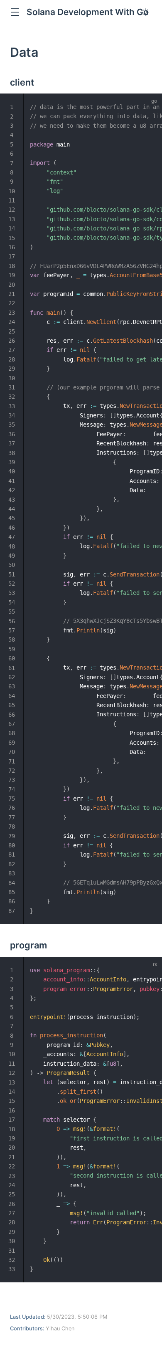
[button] (15, 12)
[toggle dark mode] (145, 12)
